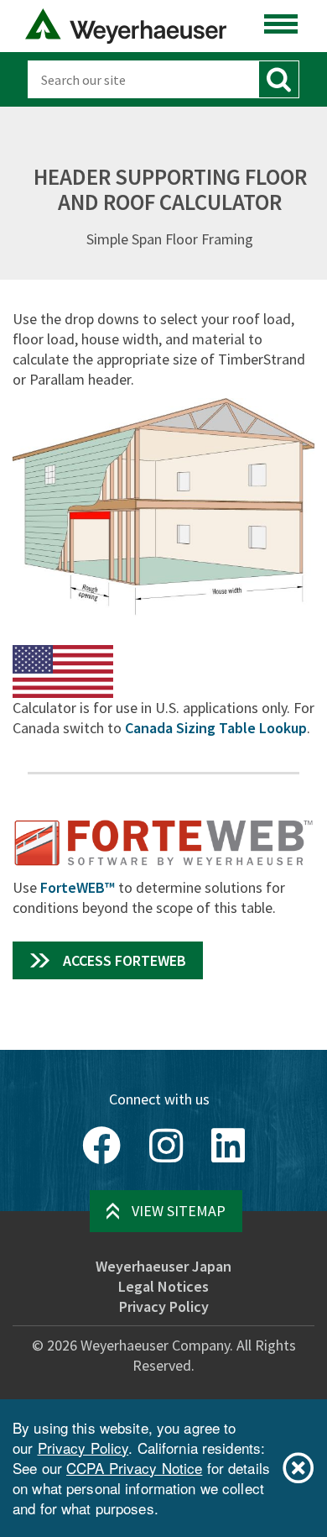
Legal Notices (163, 1286)
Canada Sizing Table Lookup (216, 727)
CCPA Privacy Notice (134, 1467)
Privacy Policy (164, 1306)
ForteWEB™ (77, 887)
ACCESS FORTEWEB (124, 960)
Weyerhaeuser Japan (163, 1266)
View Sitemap (179, 1210)
